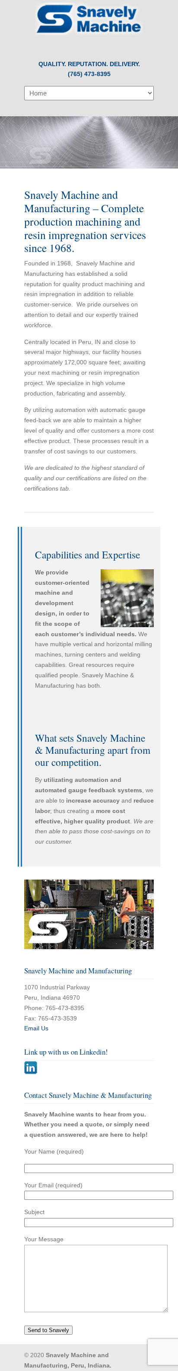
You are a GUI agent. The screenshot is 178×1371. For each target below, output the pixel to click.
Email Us (36, 1028)
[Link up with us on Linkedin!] (30, 1071)
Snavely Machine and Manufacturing (89, 19)
